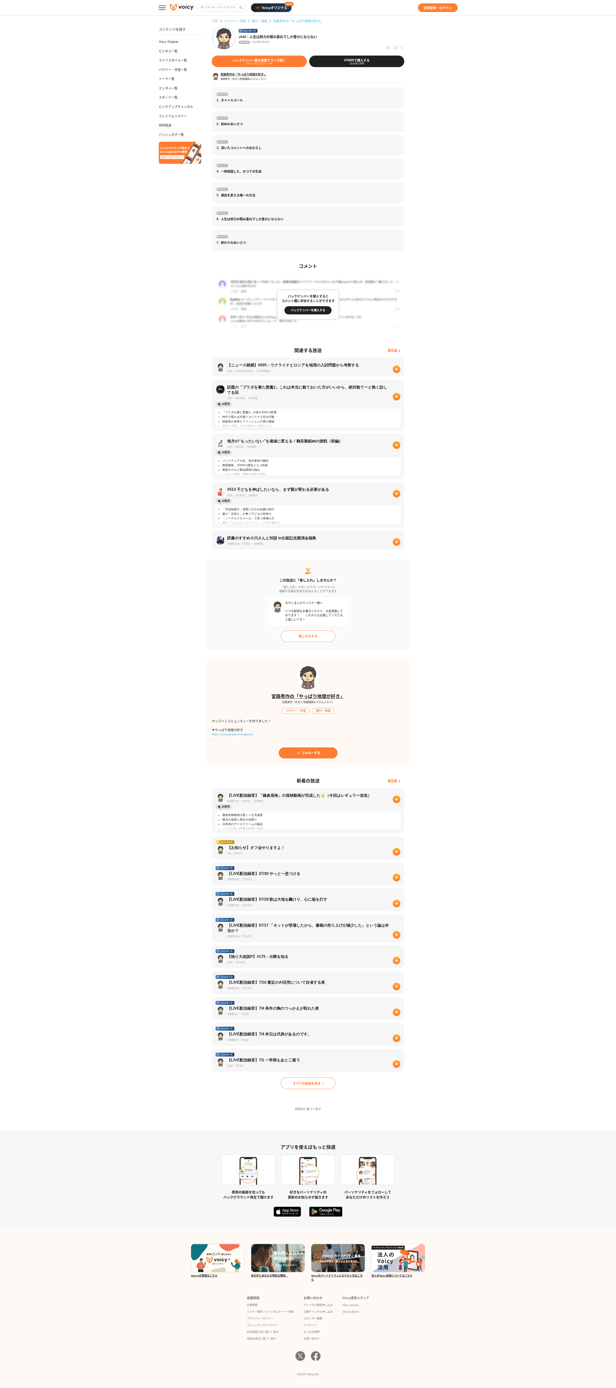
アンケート (310, 1325)
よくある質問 (312, 1332)
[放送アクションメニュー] (401, 47)
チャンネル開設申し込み (318, 1305)
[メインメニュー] (162, 8)
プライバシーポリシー (260, 1318)
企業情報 (252, 1305)
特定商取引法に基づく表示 (263, 1332)
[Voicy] (181, 8)
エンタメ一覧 (168, 88)
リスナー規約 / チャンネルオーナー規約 (270, 1311)
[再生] (396, 369)
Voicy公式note (350, 1311)
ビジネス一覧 (168, 51)
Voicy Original (168, 42)
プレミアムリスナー (173, 116)
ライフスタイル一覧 (173, 60)
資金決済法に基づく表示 (261, 1338)
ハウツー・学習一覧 (173, 69)
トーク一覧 (166, 79)
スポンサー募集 (313, 1318)
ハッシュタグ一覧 (171, 134)
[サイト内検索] (240, 7)
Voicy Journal (350, 1305)
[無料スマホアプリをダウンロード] (180, 153)
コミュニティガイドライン (262, 1325)
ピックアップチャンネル (176, 106)
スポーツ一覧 (168, 97)
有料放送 (165, 125)
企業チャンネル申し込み (318, 1311)
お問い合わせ (312, 1338)
